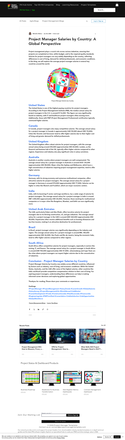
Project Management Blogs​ (53, 21)
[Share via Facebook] (29, 309)
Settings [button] (99, 437)
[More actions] (95, 34)
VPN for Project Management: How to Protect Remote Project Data (61, 348)
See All (103, 325)
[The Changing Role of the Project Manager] (92, 336)
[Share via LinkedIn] (38, 309)
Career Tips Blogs (52, 303)
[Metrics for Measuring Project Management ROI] (33, 336)
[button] (117, 4)
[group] (62, 382)
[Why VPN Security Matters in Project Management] (62, 336)
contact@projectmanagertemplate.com (68, 427)
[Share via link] (43, 309)
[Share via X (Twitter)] (34, 309)
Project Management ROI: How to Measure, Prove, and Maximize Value (32, 348)
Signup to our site (46, 413)
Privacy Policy (61, 438)
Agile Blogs (34, 21)
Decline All (108, 437)
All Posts (22, 21)
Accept (117, 437)
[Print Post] (47, 309)
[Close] (123, 437)
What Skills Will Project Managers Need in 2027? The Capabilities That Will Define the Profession (91, 348)
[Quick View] (30, 377)
